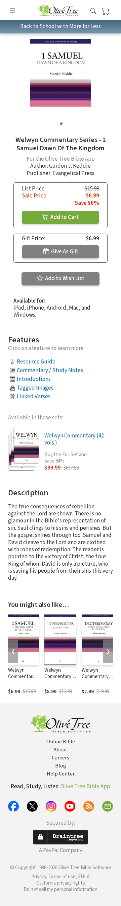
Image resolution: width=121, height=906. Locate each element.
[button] (93, 11)
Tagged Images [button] (35, 388)
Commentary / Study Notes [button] (50, 370)
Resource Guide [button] (36, 362)
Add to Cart (64, 217)
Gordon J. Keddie (70, 166)
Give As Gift (64, 252)
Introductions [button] (34, 379)
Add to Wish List (64, 278)
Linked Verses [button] (33, 397)
